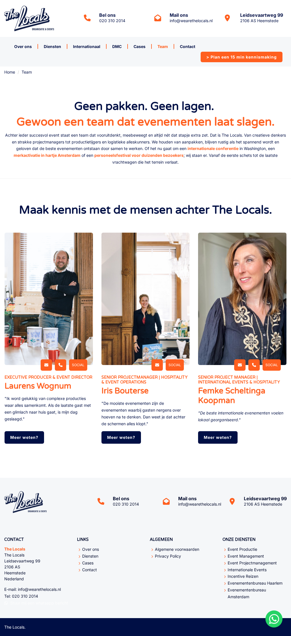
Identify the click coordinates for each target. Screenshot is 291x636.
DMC (117, 46)
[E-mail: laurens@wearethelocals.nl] (46, 365)
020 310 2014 (112, 20)
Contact (187, 46)
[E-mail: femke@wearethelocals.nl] (240, 365)
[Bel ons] (60, 365)
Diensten (52, 46)
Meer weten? (24, 437)
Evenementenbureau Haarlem (255, 583)
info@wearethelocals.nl (191, 20)
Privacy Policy (168, 556)
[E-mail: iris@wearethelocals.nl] (157, 365)
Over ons (23, 46)
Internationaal (86, 46)
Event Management (246, 556)
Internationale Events (247, 569)
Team (162, 46)
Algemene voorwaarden (177, 549)
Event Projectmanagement (252, 562)
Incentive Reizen (243, 576)
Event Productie (242, 549)
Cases (140, 46)
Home (9, 72)
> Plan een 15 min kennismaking (241, 57)
